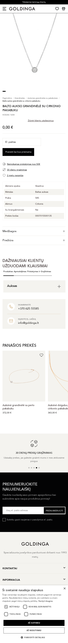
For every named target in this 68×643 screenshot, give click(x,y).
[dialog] (34, 614)
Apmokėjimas (20, 271)
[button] (34, 637)
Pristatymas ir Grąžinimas (39, 271)
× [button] (64, 588)
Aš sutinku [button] (34, 622)
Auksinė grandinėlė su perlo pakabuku (18, 407)
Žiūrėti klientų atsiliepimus (41, 120)
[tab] (34, 231)
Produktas (8, 271)
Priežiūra (8, 240)
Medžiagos (9, 231)
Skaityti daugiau (45, 601)
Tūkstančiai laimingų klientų (34, 2)
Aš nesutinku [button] (34, 630)
